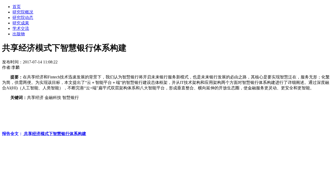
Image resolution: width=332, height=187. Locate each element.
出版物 (18, 34)
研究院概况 (22, 12)
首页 (16, 6)
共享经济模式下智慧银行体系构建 (54, 133)
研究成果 (20, 23)
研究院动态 (22, 17)
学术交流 (20, 28)
